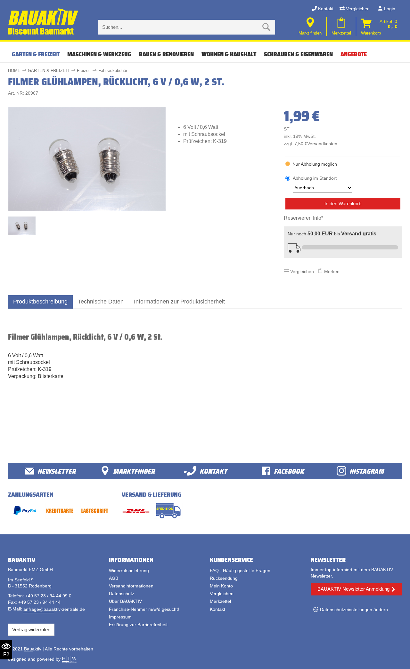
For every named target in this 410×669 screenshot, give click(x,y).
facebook (289, 471)
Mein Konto (221, 585)
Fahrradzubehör (112, 70)
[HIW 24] (69, 659)
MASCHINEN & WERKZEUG (99, 54)
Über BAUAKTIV (125, 601)
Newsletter (56, 471)
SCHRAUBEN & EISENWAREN (298, 54)
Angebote (353, 54)
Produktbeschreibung (40, 301)
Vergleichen (357, 8)
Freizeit (84, 70)
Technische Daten (101, 301)
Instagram (366, 471)
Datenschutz (121, 593)
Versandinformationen (131, 585)
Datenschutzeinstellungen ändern (354, 609)
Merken (331, 271)
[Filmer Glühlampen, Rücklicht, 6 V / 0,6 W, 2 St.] (87, 158)
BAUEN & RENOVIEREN (166, 54)
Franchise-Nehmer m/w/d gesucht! (144, 609)
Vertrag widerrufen (31, 629)
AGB (113, 578)
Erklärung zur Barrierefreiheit (138, 624)
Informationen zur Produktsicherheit (179, 301)
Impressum (120, 616)
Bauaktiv (32, 648)
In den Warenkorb (342, 203)
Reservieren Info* (303, 218)
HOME (14, 70)
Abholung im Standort (315, 178)
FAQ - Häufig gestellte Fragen (240, 570)
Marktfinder (134, 471)
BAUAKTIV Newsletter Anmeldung (353, 589)
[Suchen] (266, 27)
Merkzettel (220, 601)
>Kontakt (205, 471)
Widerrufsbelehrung (129, 570)
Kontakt (325, 8)
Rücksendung (224, 578)
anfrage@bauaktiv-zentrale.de (54, 609)
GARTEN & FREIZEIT (36, 54)
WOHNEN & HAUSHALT (228, 54)
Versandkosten (322, 143)
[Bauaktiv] (43, 22)
